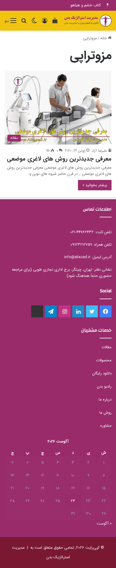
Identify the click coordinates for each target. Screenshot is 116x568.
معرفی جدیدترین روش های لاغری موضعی (59, 158)
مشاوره (106, 426)
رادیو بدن (104, 386)
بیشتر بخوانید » (94, 185)
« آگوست (104, 523)
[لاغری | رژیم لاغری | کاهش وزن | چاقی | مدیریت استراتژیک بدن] (88, 20)
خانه (104, 38)
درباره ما (105, 399)
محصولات (104, 360)
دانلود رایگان (102, 373)
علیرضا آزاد (99, 150)
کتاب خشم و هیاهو (85, 5)
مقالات (106, 347)
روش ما (105, 412)
